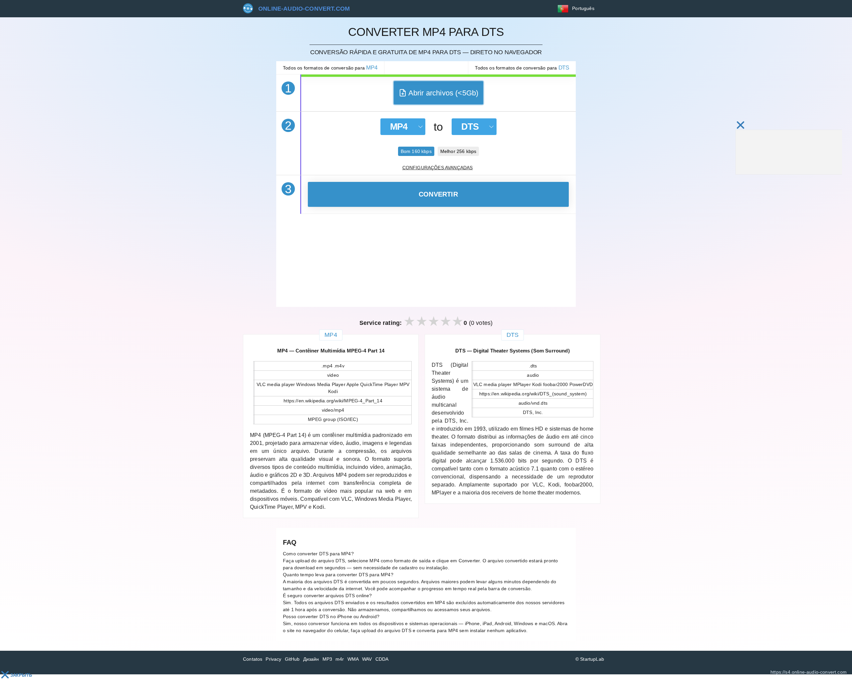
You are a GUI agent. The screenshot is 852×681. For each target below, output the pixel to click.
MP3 (327, 659)
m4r (339, 659)
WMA (353, 659)
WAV (367, 659)
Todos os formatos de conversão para (330, 68)
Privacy (273, 659)
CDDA (382, 659)
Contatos (252, 659)
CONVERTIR (438, 194)
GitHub (292, 659)
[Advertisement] (426, 260)
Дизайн (311, 659)
